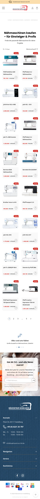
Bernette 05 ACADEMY (30, 170)
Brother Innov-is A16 (9, 202)
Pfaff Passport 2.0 (28, 202)
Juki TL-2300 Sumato (9, 137)
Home (10, 20)
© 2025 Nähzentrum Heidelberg (20, 493)
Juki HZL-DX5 (7, 235)
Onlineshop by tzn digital (20, 497)
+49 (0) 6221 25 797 (15, 427)
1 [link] (9, 319)
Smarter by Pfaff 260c (29, 267)
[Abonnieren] (33, 380)
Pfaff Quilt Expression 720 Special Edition (10, 301)
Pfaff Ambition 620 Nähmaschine (9, 73)
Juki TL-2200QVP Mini (10, 267)
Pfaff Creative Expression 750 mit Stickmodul (28, 302)
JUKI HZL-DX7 (27, 235)
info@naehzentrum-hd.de (15, 443)
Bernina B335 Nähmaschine (7, 171)
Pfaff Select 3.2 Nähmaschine (27, 138)
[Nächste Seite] (30, 318)
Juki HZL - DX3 (27, 104)
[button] (3, 8)
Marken (27, 20)
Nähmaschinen (18, 20)
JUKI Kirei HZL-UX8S (9, 104)
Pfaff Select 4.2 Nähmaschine (27, 73)
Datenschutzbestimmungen (12, 386)
